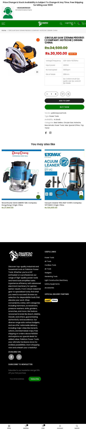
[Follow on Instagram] (50, 133)
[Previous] (5, 175)
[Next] (80, 175)
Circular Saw (68, 122)
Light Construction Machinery (56, 280)
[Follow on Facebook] (46, 133)
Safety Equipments (52, 284)
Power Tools (54, 116)
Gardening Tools (51, 276)
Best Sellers (58, 122)
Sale (66, 125)
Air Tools (48, 261)
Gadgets (48, 273)
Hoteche (77, 122)
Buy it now (64, 107)
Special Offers (74, 125)
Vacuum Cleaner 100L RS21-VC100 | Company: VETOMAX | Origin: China (63, 204)
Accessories (49, 288)
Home (4, 30)
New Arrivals (49, 125)
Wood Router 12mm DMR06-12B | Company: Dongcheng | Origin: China (19, 204)
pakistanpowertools (58, 113)
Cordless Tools (50, 265)
